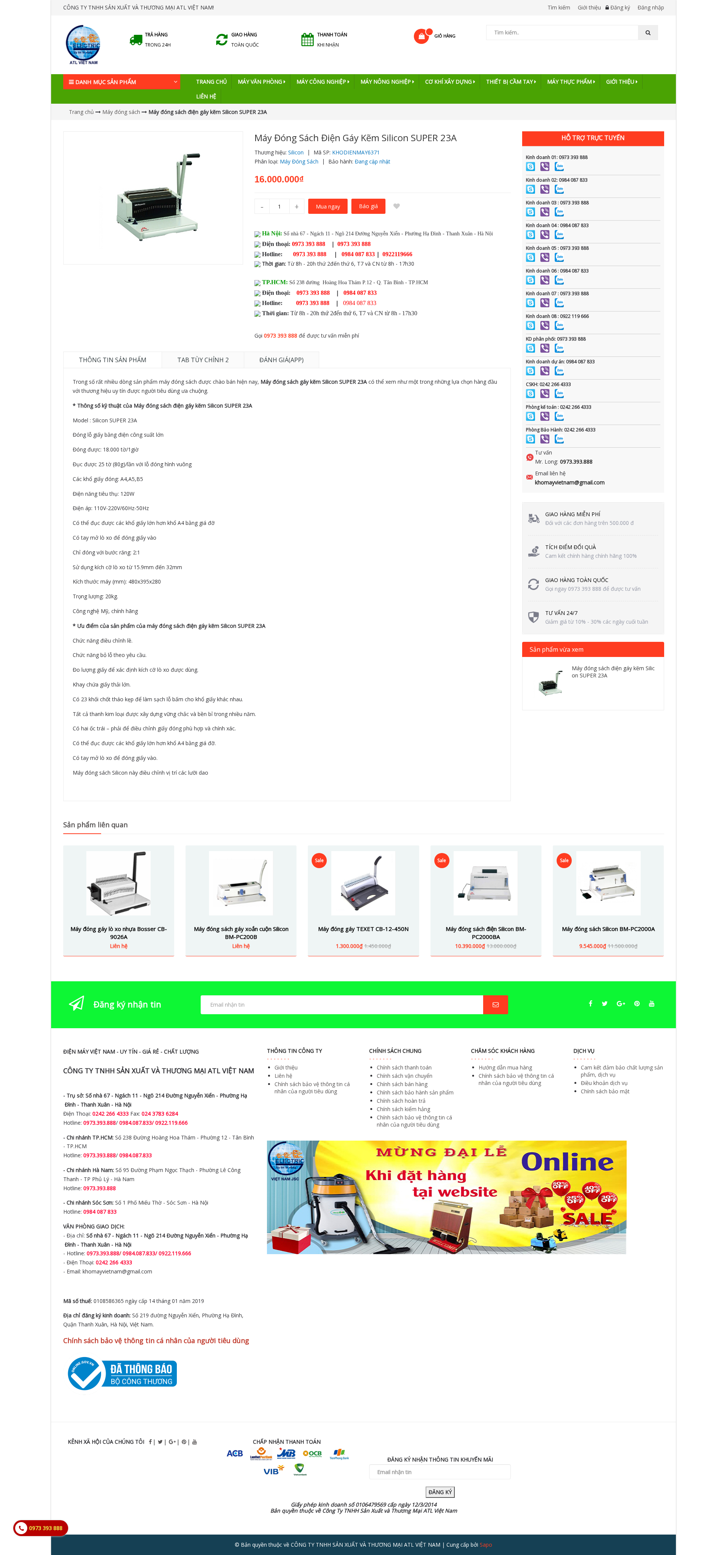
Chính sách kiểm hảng (403, 1109)
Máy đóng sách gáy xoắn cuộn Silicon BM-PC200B (241, 932)
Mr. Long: (546, 461)
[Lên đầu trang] (706, 1528)
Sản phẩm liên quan (95, 824)
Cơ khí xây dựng (449, 81)
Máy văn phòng (261, 81)
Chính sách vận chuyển (404, 1075)
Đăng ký (620, 7)
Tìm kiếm (559, 7)
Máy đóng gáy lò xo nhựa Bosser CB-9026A (118, 932)
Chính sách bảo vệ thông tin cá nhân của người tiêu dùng (312, 1087)
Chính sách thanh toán (404, 1067)
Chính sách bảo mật (605, 1091)
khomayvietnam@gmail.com (570, 482)
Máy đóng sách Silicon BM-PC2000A (608, 928)
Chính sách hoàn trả (401, 1100)
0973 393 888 (280, 335)
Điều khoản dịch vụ (604, 1082)
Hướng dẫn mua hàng (505, 1067)
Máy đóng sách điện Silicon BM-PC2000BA (486, 932)
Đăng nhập (651, 7)
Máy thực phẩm (570, 81)
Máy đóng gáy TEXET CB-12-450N (363, 928)
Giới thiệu (589, 7)
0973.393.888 (576, 461)
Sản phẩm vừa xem (556, 649)
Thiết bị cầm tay (510, 81)
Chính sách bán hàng (402, 1084)
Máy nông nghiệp (386, 81)
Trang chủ (211, 81)
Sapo (486, 1544)
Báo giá (368, 206)
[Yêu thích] (396, 206)
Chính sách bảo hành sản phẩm (415, 1092)
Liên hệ (206, 96)
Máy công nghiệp (322, 81)
